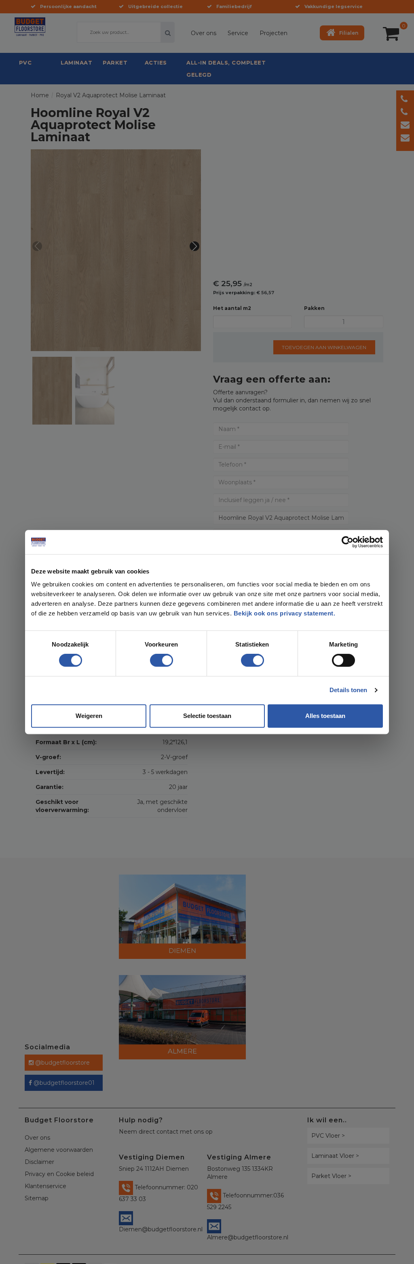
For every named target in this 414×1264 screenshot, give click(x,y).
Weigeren (89, 715)
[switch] (153, 657)
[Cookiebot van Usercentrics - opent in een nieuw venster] (347, 542)
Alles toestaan (325, 715)
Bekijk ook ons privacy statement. (285, 613)
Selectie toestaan (207, 715)
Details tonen (348, 689)
